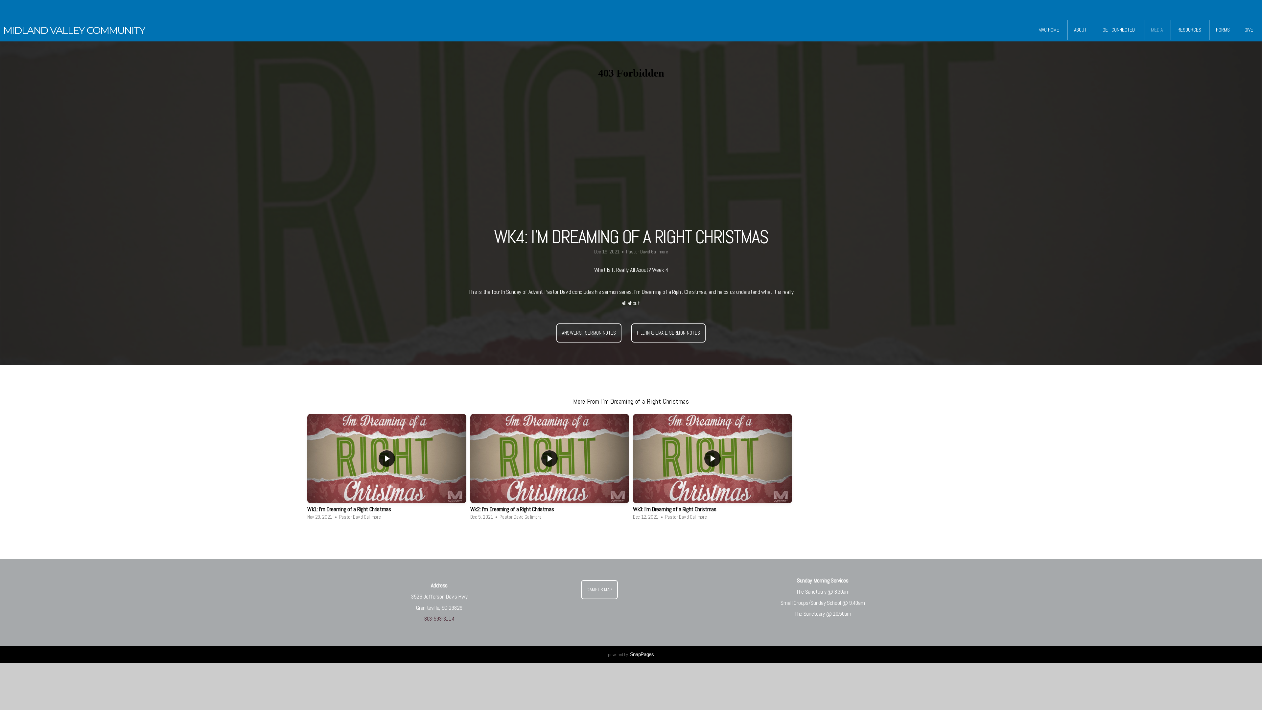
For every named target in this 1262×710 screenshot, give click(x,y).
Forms (1223, 29)
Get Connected (1119, 29)
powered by (631, 654)
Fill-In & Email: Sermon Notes (668, 333)
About (1081, 29)
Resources (1189, 29)
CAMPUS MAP (599, 589)
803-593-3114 (439, 618)
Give (1249, 29)
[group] (386, 469)
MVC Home (1049, 29)
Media (1157, 29)
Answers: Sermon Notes (589, 333)
